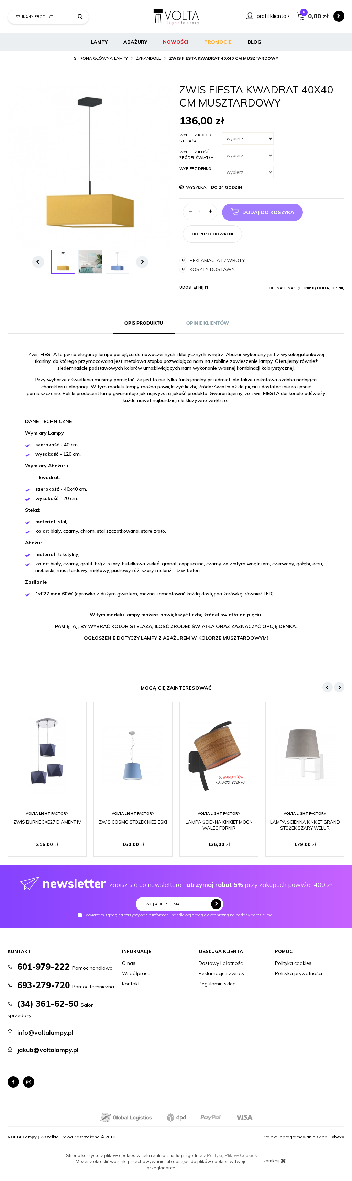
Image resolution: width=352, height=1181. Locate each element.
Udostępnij (192, 287)
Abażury (135, 42)
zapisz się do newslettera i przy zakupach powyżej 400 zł (187, 883)
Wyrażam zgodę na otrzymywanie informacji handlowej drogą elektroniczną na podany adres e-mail (180, 915)
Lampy (99, 42)
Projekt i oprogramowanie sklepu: (303, 1136)
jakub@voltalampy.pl (47, 1050)
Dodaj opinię (330, 288)
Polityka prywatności (298, 973)
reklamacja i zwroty (217, 260)
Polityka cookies (293, 963)
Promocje (218, 42)
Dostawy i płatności (221, 963)
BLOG (254, 42)
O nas (128, 963)
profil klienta (272, 15)
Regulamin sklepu (219, 983)
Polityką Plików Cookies (232, 1155)
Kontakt (131, 983)
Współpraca (136, 973)
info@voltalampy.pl (45, 1032)
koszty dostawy (212, 269)
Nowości (175, 42)
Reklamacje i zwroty (221, 973)
